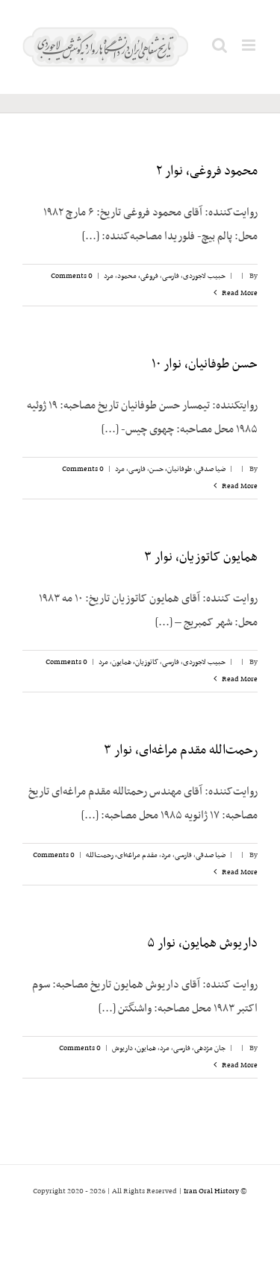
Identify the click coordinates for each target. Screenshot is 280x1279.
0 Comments (72, 276)
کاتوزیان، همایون (135, 662)
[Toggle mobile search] (219, 45)
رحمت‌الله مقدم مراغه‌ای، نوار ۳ (181, 750)
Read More (239, 293)
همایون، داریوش (134, 1048)
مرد (108, 276)
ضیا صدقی (210, 469)
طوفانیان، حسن (170, 469)
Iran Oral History (211, 1191)
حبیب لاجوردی (204, 276)
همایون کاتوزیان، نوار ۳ (201, 557)
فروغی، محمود (137, 276)
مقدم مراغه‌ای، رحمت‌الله (122, 855)
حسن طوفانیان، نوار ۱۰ (205, 364)
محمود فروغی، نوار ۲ (207, 171)
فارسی (170, 276)
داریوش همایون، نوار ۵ (202, 943)
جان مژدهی (209, 1048)
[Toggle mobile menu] (250, 45)
